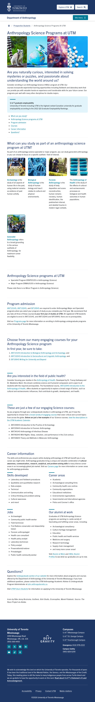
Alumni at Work (59, 554)
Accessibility (27, 691)
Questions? (15, 132)
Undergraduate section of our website (31, 576)
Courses (14, 126)
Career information (18, 129)
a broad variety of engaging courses (43, 414)
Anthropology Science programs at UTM (26, 119)
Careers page (53, 466)
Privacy (38, 691)
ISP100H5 (35, 308)
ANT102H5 (22, 308)
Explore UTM (64, 7)
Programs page (20, 321)
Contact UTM (50, 691)
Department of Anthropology (21, 17)
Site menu (79, 17)
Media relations (66, 691)
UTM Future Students (19, 589)
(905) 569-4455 (13, 641)
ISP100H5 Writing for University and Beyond (28, 359)
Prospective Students (22, 25)
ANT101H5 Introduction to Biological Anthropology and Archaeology (38, 353)
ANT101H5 (11, 308)
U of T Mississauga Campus (73, 632)
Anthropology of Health (46, 380)
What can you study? (19, 116)
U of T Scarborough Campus (74, 640)
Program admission (18, 122)
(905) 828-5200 (69, 651)
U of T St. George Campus (73, 636)
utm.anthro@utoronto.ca (37, 584)
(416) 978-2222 (78, 645)
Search (80, 7)
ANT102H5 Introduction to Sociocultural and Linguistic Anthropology (38, 356)
